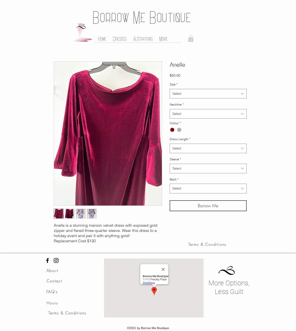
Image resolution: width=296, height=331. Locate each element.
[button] (191, 38)
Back (174, 179)
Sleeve (175, 159)
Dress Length (180, 139)
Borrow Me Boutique (142, 17)
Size (173, 84)
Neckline (177, 104)
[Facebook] (47, 260)
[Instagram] (56, 260)
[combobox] (208, 93)
